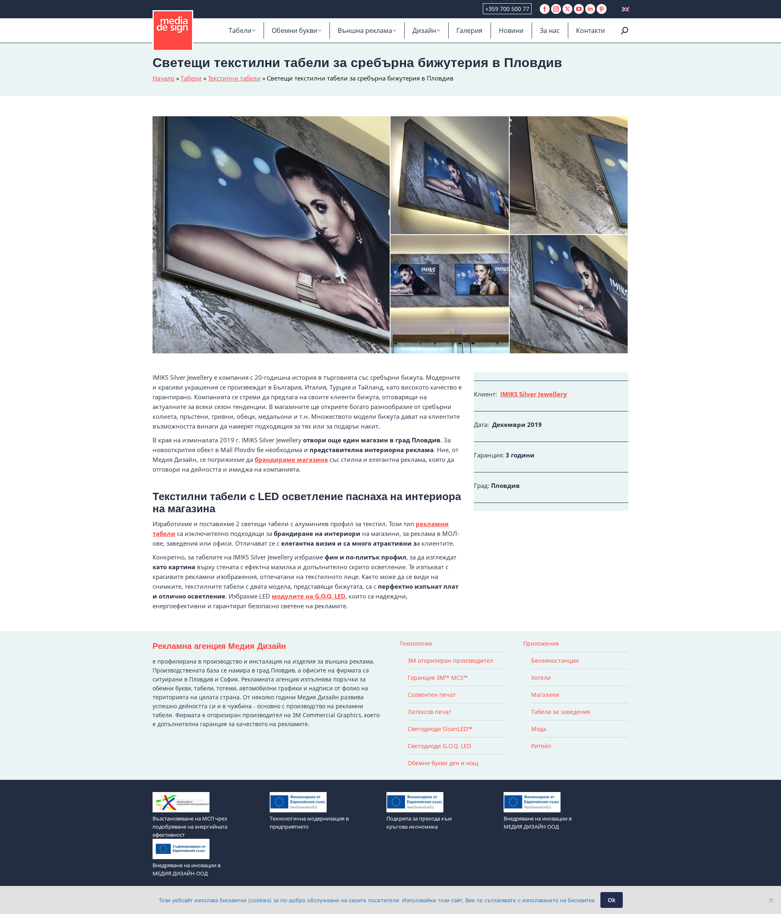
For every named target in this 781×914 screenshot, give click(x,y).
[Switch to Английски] (625, 9)
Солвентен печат (432, 695)
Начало (164, 78)
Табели (191, 78)
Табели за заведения (560, 712)
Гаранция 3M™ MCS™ (438, 677)
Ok (611, 900)
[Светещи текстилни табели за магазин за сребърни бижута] (450, 175)
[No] (771, 900)
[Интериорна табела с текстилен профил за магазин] (569, 294)
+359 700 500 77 (507, 9)
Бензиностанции (555, 660)
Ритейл (541, 746)
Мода (538, 729)
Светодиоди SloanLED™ (440, 729)
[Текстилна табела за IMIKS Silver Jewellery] (271, 234)
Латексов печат (430, 712)
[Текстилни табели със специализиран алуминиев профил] (569, 175)
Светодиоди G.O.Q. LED (439, 746)
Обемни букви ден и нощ (443, 763)
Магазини (545, 695)
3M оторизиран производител (450, 660)
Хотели (541, 677)
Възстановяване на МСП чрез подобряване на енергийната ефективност (190, 826)
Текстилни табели (234, 78)
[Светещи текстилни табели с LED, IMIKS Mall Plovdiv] (450, 294)
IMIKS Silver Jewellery (533, 394)
